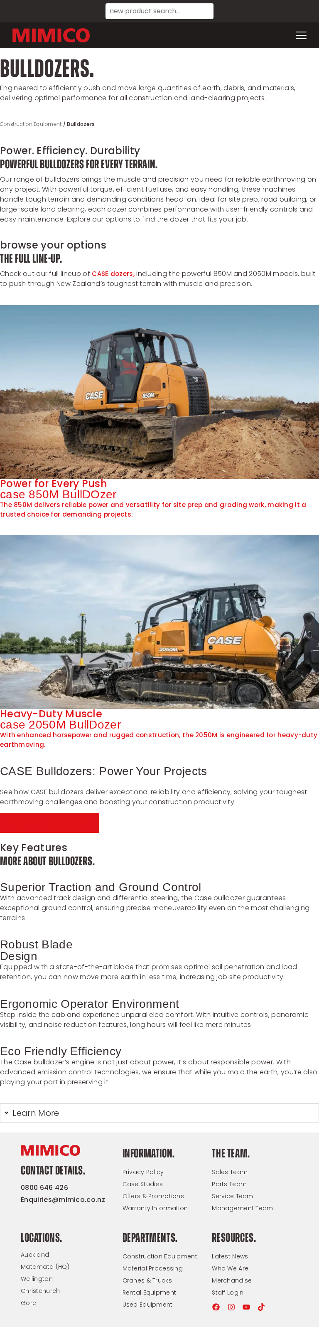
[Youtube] (246, 1307)
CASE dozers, (114, 273)
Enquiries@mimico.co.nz (63, 1199)
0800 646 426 (44, 1187)
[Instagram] (231, 1307)
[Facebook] (216, 1307)
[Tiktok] (261, 1307)
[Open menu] (301, 35)
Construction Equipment (30, 124)
